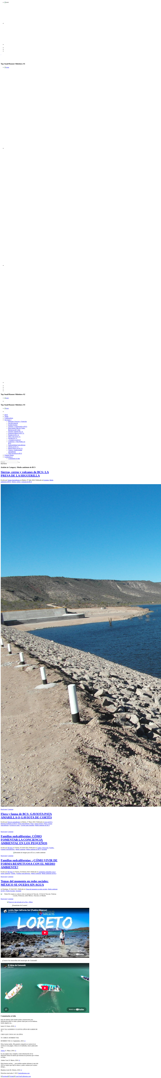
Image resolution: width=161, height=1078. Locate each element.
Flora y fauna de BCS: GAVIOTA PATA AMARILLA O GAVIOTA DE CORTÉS (26, 815)
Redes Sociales (10, 891)
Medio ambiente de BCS (42, 825)
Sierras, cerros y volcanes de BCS (22, 482)
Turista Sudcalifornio (14, 480)
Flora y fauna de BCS (36, 823)
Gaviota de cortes (14, 825)
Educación (45, 848)
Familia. (51, 848)
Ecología (46, 480)
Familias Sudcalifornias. (8, 849)
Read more (4, 809)
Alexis (3, 1050)
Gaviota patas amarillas (27, 825)
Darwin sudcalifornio (14, 822)
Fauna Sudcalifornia (24, 823)
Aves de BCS (48, 822)
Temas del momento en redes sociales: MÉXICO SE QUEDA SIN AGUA (25, 882)
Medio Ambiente (20, 849)
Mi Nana (10, 848)
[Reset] (19, 462)
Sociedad (44, 849)
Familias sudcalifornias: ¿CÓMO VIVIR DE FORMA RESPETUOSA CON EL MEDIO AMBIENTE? (29, 864)
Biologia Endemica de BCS (9, 823)
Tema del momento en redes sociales (36, 889)
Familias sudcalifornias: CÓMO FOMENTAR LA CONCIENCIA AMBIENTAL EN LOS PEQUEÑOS (24, 840)
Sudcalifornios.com (24, 1073)
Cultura (39, 848)
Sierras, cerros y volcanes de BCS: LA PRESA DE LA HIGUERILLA (25, 473)
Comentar (10, 809)
